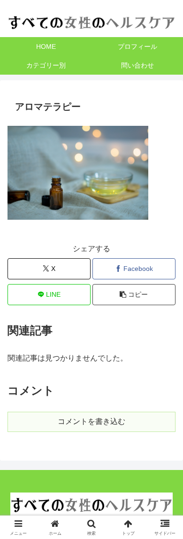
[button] (133, 294)
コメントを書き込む (91, 421)
